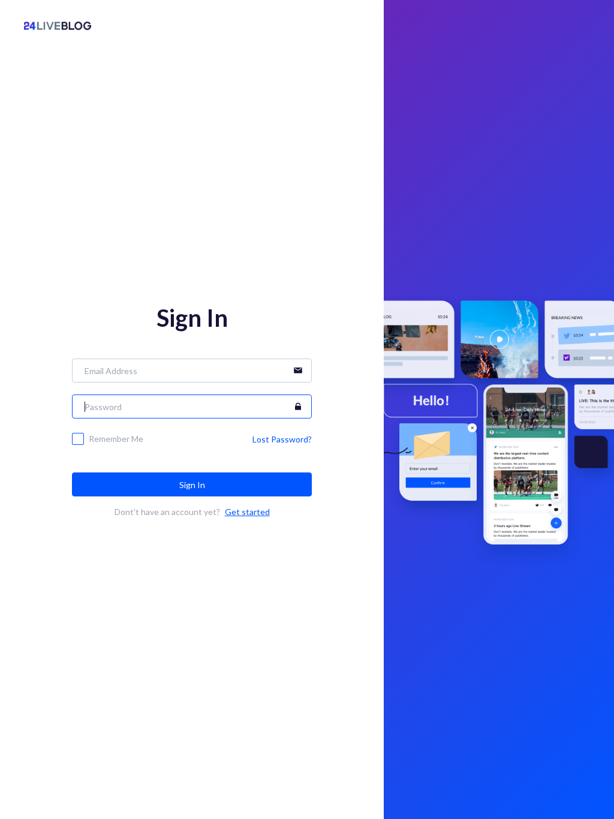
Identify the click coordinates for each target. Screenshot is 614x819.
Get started (247, 512)
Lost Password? (282, 439)
